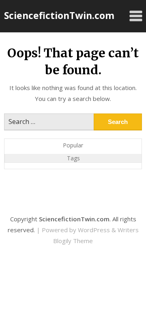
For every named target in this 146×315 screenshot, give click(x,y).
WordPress (94, 230)
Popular (73, 145)
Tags (73, 158)
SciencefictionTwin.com (59, 15)
